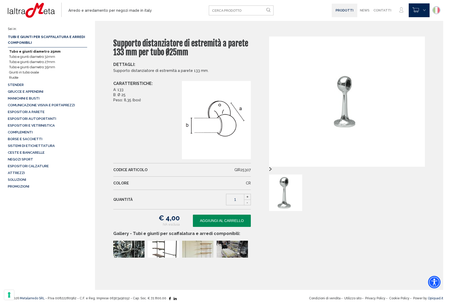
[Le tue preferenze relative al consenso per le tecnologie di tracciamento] (9, 295)
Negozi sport (20, 159)
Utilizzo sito (352, 298)
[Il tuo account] (401, 10)
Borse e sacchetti (25, 139)
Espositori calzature (28, 166)
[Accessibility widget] (434, 282)
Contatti (382, 10)
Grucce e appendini (25, 92)
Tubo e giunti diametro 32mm (32, 57)
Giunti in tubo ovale (24, 72)
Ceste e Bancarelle (26, 152)
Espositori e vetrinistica (31, 125)
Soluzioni (17, 180)
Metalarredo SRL (32, 298)
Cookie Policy (399, 298)
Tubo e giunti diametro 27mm (32, 62)
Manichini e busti (23, 98)
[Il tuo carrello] (419, 10)
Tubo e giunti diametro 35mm (32, 67)
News (365, 10)
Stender (16, 85)
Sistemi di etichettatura (31, 146)
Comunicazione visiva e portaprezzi (41, 105)
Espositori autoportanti (32, 119)
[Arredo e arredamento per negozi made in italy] (35, 10)
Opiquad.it (435, 298)
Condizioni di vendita (325, 298)
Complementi (20, 132)
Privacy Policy (375, 298)
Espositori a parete (26, 112)
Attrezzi (16, 173)
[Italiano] (436, 10)
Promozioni (18, 186)
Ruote (13, 77)
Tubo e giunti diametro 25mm (35, 51)
